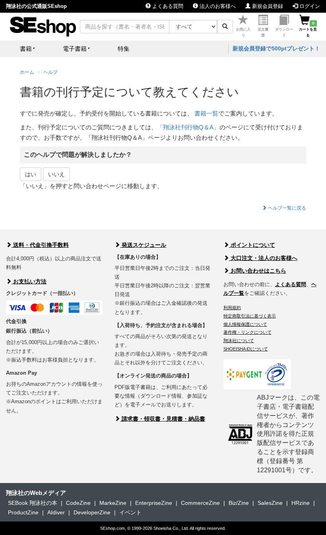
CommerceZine (200, 503)
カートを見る (308, 29)
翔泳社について (238, 340)
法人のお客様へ (217, 6)
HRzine (300, 503)
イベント (130, 512)
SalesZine (270, 503)
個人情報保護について (245, 324)
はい (30, 174)
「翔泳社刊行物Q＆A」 (188, 127)
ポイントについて (252, 245)
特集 (124, 48)
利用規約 (232, 307)
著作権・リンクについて (247, 332)
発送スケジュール (143, 245)
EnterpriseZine (153, 503)
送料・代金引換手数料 (40, 245)
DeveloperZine (92, 512)
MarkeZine (112, 503)
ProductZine (23, 512)
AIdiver (56, 512)
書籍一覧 (206, 113)
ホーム (27, 72)
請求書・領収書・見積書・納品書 (162, 419)
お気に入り (243, 32)
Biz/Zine (239, 503)
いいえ (56, 174)
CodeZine (78, 503)
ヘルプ (50, 72)
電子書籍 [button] (75, 48)
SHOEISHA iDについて (245, 348)
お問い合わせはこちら (257, 271)
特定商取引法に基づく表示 (249, 316)
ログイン (309, 6)
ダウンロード (284, 32)
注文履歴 (263, 32)
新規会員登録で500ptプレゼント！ (276, 48)
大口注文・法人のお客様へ (263, 258)
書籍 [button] (26, 48)
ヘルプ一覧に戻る (286, 208)
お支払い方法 (29, 281)
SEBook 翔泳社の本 (32, 503)
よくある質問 (167, 6)
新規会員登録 (266, 6)
